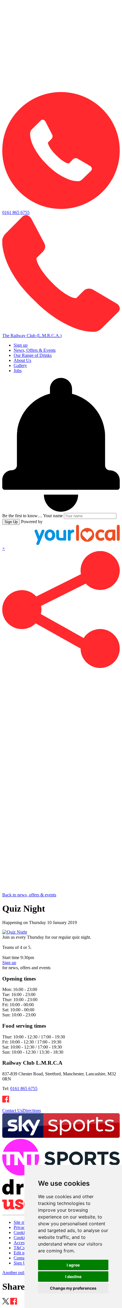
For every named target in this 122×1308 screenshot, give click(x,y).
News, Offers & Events (35, 350)
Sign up (21, 345)
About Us (22, 360)
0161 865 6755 (23, 1088)
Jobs (18, 370)
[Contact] (61, 89)
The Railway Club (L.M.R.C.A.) (32, 335)
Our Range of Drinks (33, 355)
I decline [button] (73, 1276)
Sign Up (11, 522)
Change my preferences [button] (73, 1288)
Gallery (20, 365)
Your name (53, 515)
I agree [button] (73, 1265)
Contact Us (12, 1110)
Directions (31, 1110)
